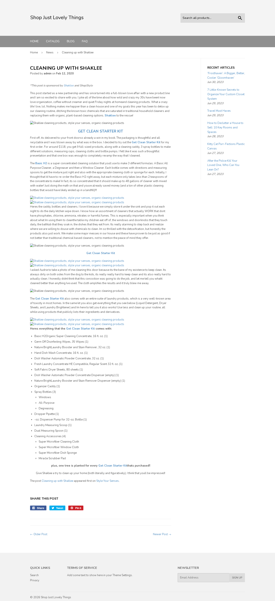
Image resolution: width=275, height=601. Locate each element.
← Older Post (38, 534)
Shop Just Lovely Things (56, 597)
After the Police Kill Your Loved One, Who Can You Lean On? (223, 165)
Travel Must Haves (219, 111)
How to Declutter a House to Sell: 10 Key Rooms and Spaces (225, 127)
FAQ (85, 41)
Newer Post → (162, 534)
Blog (71, 41)
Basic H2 (41, 163)
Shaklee (69, 85)
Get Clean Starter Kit (80, 329)
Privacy (34, 580)
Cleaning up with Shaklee (57, 481)
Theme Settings (122, 575)
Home (34, 41)
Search (34, 575)
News (49, 52)
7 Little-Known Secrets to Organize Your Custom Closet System (225, 94)
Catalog (53, 41)
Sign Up (237, 577)
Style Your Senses (107, 481)
